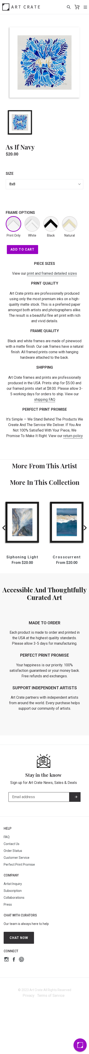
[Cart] (77, 7)
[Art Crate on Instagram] (6, 960)
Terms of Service (51, 995)
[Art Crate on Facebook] (14, 960)
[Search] (68, 7)
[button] (84, 528)
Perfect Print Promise (19, 864)
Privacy (28, 995)
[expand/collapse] (85, 7)
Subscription (13, 891)
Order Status (13, 851)
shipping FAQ (44, 399)
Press (8, 904)
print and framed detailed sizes (52, 273)
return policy (73, 436)
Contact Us (11, 844)
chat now (19, 938)
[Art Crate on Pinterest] (21, 960)
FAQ (7, 837)
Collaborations (14, 897)
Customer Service (16, 857)
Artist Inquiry (13, 884)
